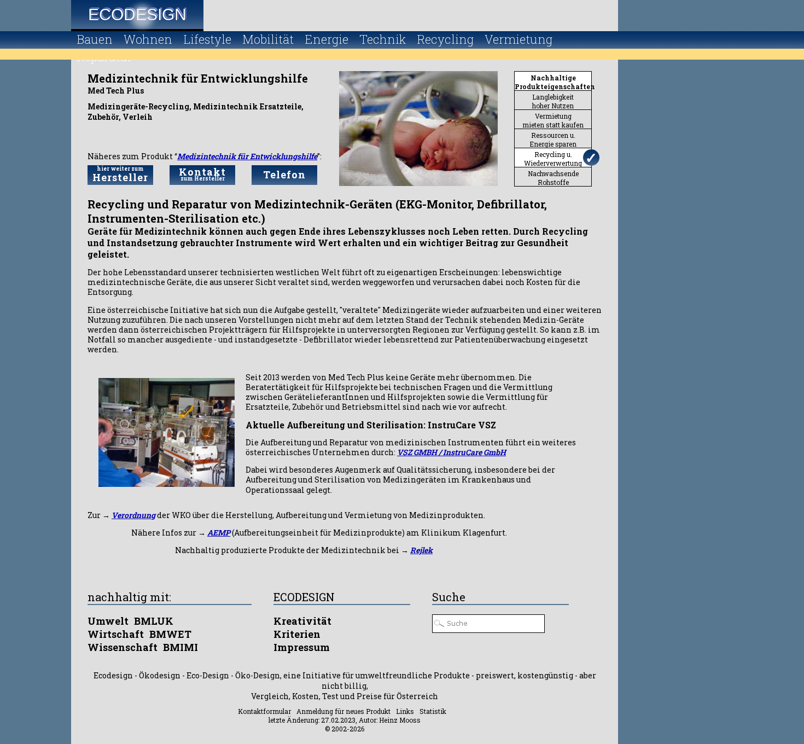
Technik (382, 39)
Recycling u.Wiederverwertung (553, 158)
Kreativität (302, 620)
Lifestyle (207, 39)
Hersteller (120, 174)
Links (405, 711)
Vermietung (518, 39)
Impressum (301, 647)
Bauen (95, 39)
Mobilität (268, 39)
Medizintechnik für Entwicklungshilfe (247, 156)
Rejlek (421, 550)
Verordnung (133, 515)
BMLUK (153, 620)
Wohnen (148, 39)
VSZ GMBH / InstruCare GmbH (451, 452)
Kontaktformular (264, 711)
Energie (326, 39)
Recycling (445, 39)
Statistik (433, 711)
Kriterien (297, 634)
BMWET (170, 634)
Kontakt (202, 173)
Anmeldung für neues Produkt (343, 711)
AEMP (218, 532)
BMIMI (180, 647)
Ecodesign (137, 14)
